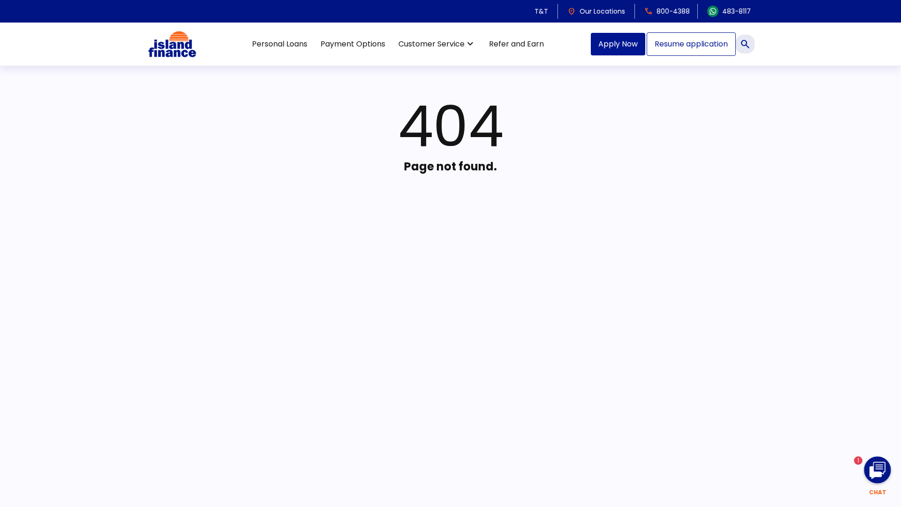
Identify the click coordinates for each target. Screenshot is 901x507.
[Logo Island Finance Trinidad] (172, 44)
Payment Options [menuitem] (353, 43)
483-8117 (736, 11)
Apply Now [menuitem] (618, 43)
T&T (541, 11)
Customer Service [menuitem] (437, 44)
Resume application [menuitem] (691, 43)
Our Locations (596, 11)
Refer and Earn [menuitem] (516, 43)
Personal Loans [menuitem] (279, 43)
